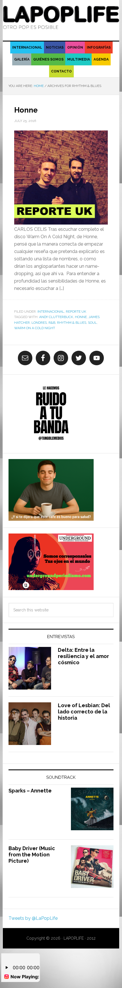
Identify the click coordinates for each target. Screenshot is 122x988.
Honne (26, 110)
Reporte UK (76, 312)
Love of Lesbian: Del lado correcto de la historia (84, 711)
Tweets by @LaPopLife (33, 918)
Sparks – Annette (30, 791)
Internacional (50, 312)
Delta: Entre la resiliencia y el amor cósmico (83, 656)
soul (92, 323)
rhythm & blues (71, 323)
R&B (52, 323)
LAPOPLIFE (61, 17)
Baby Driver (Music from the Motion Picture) (32, 854)
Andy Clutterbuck (56, 317)
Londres (39, 323)
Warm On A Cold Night (34, 328)
